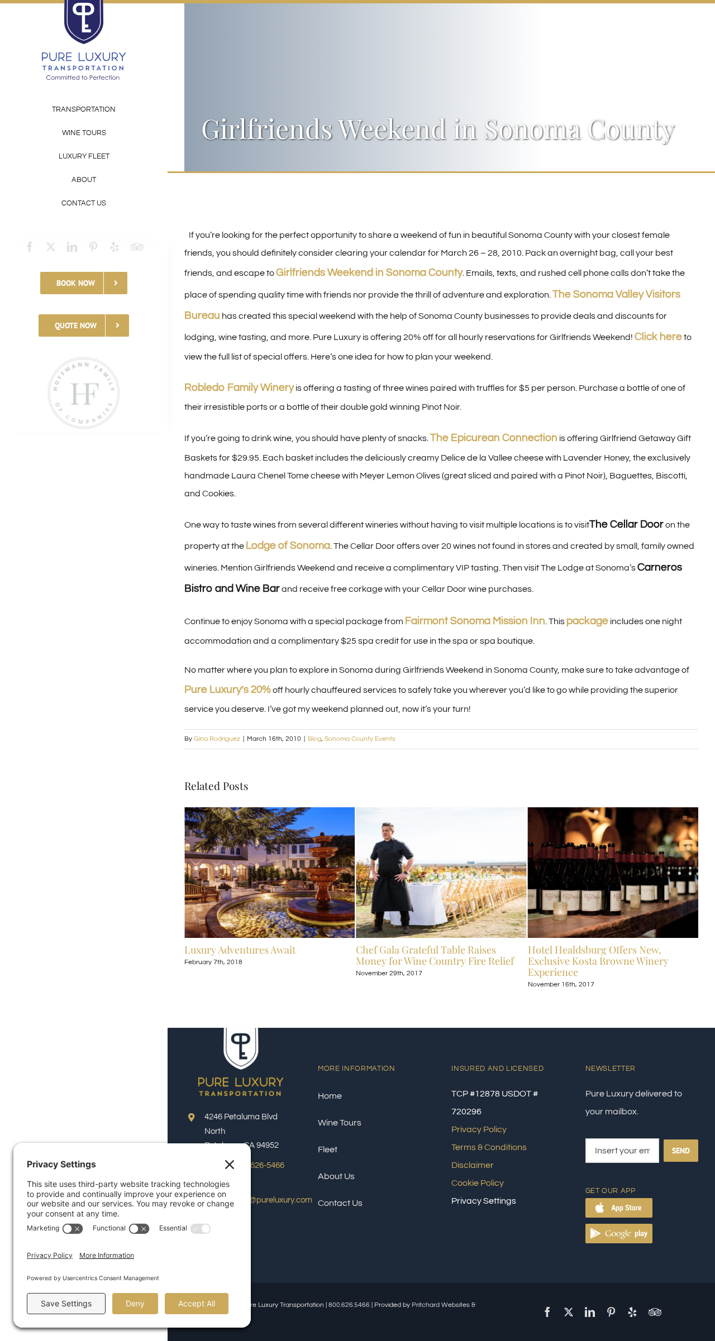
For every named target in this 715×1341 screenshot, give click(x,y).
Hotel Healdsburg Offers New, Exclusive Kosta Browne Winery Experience (473, 961)
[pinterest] (93, 247)
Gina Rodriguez (217, 739)
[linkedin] (72, 247)
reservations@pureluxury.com (258, 1200)
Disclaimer (472, 1165)
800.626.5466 (349, 1305)
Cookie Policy (477, 1183)
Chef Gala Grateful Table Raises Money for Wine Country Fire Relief (310, 955)
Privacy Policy (479, 1129)
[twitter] (51, 247)
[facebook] (30, 247)
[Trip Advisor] (137, 247)
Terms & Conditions (489, 1147)
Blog (314, 739)
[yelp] (114, 247)
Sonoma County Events (360, 739)
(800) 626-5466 (257, 1165)
